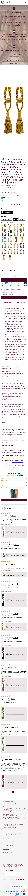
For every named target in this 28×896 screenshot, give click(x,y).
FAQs (4, 859)
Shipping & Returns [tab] (20, 302)
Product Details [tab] (7, 302)
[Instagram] (17, 204)
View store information (8, 294)
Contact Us (5, 855)
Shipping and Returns (8, 852)
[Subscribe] (21, 874)
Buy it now (14, 280)
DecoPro (15, 895)
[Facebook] (14, 204)
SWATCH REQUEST (11, 467)
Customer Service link (17, 462)
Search (4, 842)
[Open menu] (19, 3)
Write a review (14, 500)
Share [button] (14, 297)
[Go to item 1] (14, 493)
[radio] (7, 212)
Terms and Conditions (8, 845)
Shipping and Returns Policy (8, 270)
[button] (4, 190)
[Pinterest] (19, 204)
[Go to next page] (18, 792)
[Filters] (2, 508)
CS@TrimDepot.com (11, 827)
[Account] (26, 3)
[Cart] (22, 3)
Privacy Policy (6, 848)
